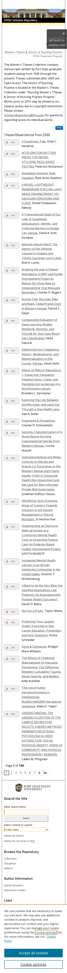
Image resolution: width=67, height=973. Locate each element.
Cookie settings (45, 932)
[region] (33, 938)
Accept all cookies (33, 953)
